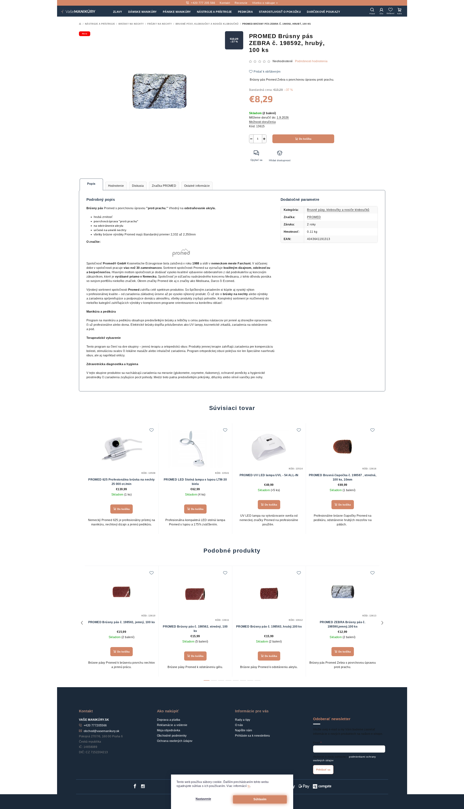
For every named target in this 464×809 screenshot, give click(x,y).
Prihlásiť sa (323, 769)
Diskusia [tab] (138, 185)
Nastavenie (203, 798)
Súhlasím (259, 799)
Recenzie (241, 2)
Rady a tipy (242, 719)
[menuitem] (117, 11)
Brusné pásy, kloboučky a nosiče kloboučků (338, 209)
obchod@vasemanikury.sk (101, 731)
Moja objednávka (168, 730)
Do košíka (305, 138)
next (382, 623)
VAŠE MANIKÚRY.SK (94, 719)
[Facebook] (135, 786)
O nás (239, 725)
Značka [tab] (164, 185)
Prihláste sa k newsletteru (252, 735)
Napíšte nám (243, 730)
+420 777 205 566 (203, 2)
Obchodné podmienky (172, 735)
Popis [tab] (91, 183)
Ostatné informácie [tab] (197, 185)
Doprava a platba (168, 719)
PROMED (314, 217)
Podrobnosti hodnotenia (311, 61)
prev (82, 623)
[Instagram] (143, 786)
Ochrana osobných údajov (175, 740)
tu (249, 785)
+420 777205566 (95, 725)
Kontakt (225, 2)
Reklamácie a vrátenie (172, 725)
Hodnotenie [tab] (116, 185)
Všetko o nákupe (264, 2)
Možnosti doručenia (262, 121)
